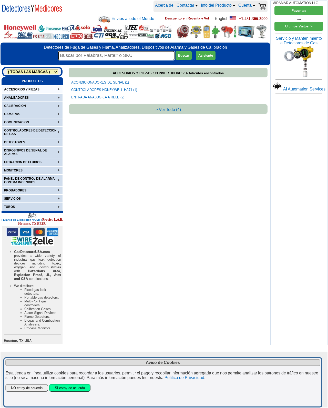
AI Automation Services (304, 89)
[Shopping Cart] (262, 6)
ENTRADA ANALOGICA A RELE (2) (97, 97)
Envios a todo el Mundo (132, 18)
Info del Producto (217, 5)
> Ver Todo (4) (168, 109)
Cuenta (245, 5)
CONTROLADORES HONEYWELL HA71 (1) (104, 90)
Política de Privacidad (184, 377)
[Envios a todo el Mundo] (104, 19)
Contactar (186, 5)
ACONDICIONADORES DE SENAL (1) (100, 82)
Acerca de (164, 5)
